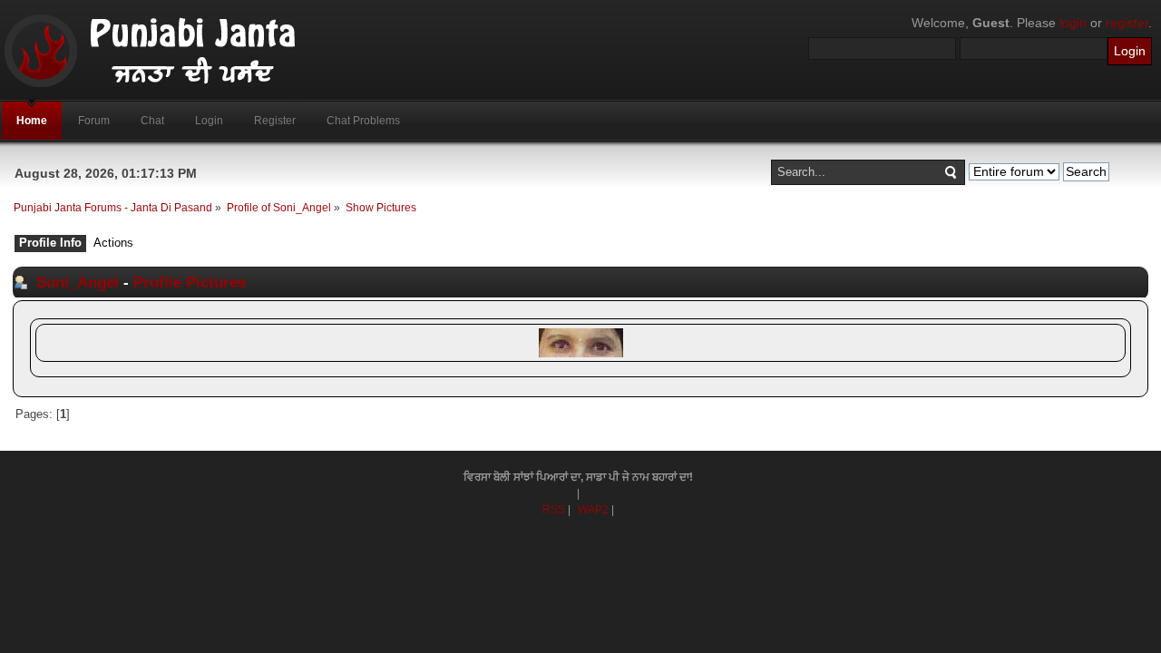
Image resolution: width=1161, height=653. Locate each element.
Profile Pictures (189, 282)
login (1073, 22)
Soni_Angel (77, 282)
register (1127, 22)
